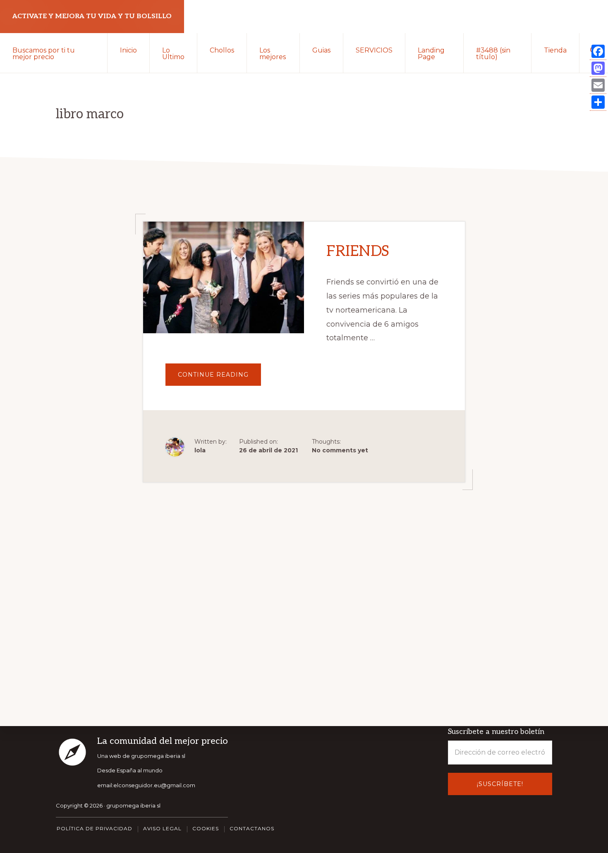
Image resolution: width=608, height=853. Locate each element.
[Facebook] (598, 51)
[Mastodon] (598, 68)
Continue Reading (219, 378)
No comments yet (340, 450)
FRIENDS (357, 251)
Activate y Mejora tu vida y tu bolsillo (92, 16)
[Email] (598, 85)
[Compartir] (598, 102)
